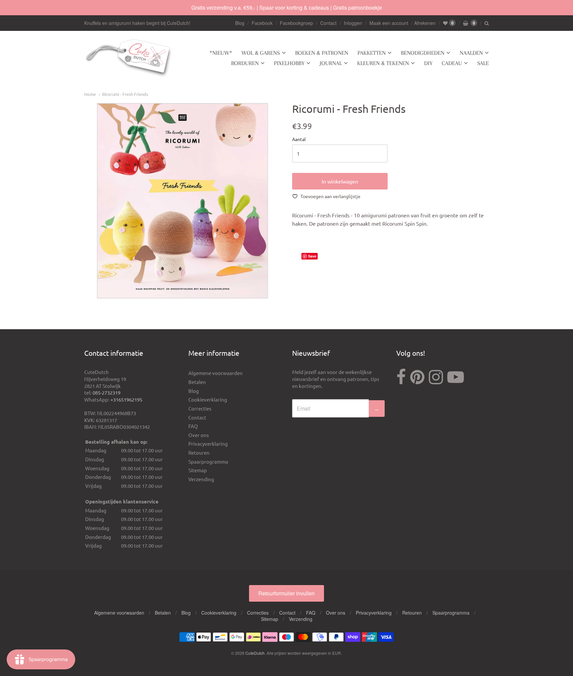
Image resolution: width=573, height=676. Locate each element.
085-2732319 (106, 392)
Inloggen (353, 23)
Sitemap (197, 470)
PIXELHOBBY (289, 63)
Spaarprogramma (208, 461)
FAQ (193, 426)
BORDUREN (245, 63)
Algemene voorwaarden (215, 373)
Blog (239, 23)
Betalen (197, 382)
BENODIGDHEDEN (422, 52)
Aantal (299, 139)
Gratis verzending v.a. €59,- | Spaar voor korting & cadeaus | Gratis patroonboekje (286, 7)
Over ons (198, 435)
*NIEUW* (221, 52)
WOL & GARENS (260, 52)
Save (312, 256)
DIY (428, 63)
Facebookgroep (296, 23)
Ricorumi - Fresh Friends (125, 94)
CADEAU (452, 63)
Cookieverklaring (207, 399)
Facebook (262, 23)
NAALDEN (471, 52)
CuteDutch (255, 653)
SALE (483, 63)
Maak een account (388, 23)
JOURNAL (331, 63)
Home (90, 94)
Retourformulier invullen (286, 593)
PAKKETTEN (371, 52)
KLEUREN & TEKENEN (383, 63)
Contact (328, 23)
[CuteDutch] (129, 58)
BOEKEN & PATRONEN (321, 52)
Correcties (200, 408)
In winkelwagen (340, 181)
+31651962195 (126, 399)
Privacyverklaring (208, 443)
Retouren (199, 452)
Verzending (201, 479)
